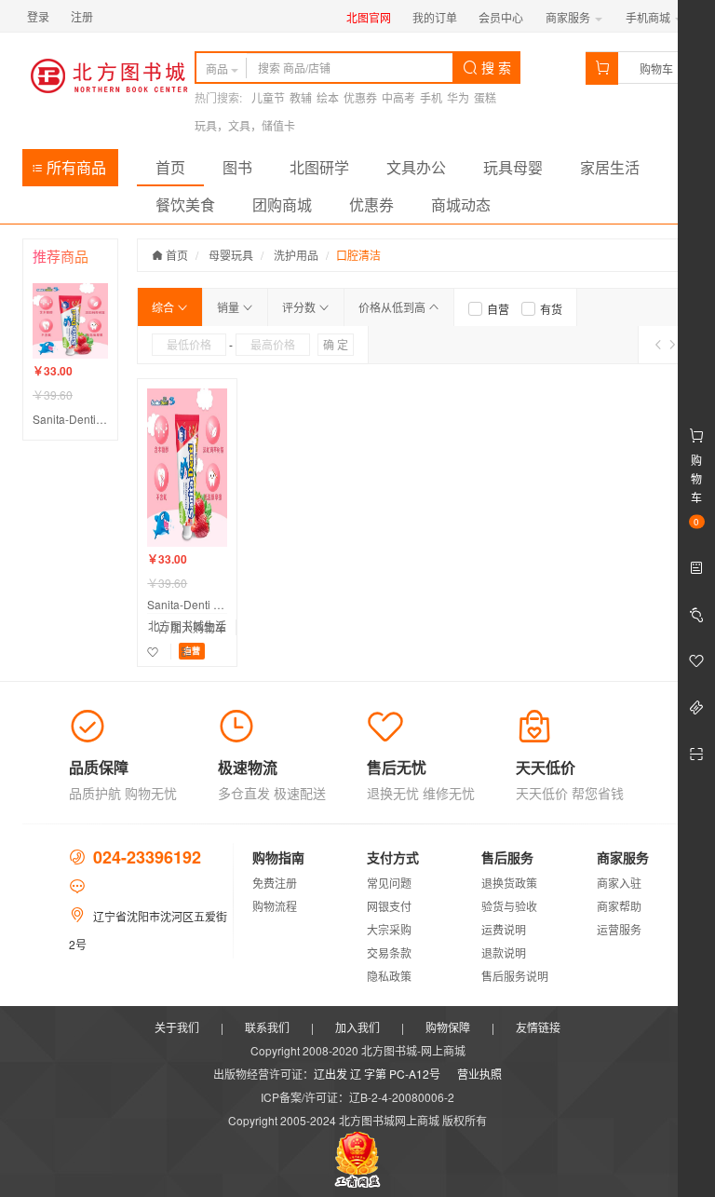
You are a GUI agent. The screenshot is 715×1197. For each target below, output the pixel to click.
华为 (458, 97)
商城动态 (461, 204)
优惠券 (360, 97)
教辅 (301, 97)
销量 (229, 307)
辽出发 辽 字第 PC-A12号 (377, 1073)
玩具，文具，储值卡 (245, 125)
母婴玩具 (231, 255)
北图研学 (319, 167)
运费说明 (503, 929)
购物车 (656, 68)
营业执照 (479, 1073)
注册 (82, 16)
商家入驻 (619, 883)
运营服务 (619, 929)
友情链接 (538, 1027)
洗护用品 (296, 255)
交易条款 (389, 952)
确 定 (335, 344)
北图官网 (368, 17)
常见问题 (389, 883)
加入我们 (357, 1027)
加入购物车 (197, 627)
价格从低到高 (393, 307)
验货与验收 (509, 906)
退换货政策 (509, 883)
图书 (237, 167)
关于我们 (177, 1027)
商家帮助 (619, 906)
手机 (431, 97)
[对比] (186, 652)
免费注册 (274, 883)
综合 (164, 307)
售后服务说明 (514, 976)
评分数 (300, 307)
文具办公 (416, 167)
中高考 (398, 97)
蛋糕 (485, 97)
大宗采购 (389, 929)
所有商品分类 (69, 171)
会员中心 (501, 17)
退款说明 (503, 952)
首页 (170, 167)
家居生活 (610, 167)
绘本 (328, 97)
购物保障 (447, 1027)
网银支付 (389, 906)
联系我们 (267, 1027)
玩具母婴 (513, 167)
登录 (38, 16)
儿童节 (268, 97)
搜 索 (494, 67)
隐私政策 (389, 976)
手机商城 (649, 17)
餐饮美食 (185, 204)
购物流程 (274, 906)
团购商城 (282, 204)
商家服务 (569, 17)
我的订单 (434, 17)
